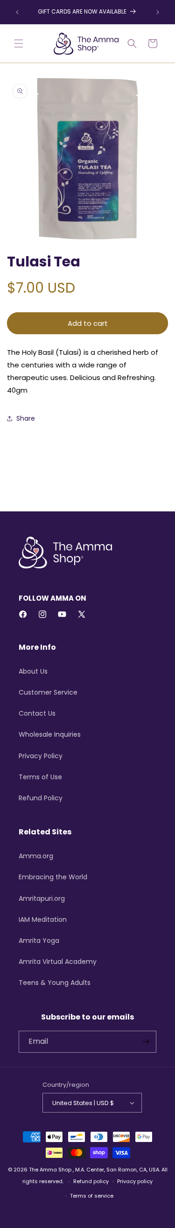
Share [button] (25, 418)
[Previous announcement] (17, 12)
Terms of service (91, 1195)
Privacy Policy (41, 756)
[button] (18, 43)
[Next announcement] (157, 12)
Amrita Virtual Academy (58, 961)
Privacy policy (135, 1181)
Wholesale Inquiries (50, 734)
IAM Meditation (43, 919)
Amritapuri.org (42, 898)
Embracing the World (53, 877)
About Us (33, 671)
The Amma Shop (50, 1169)
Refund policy (91, 1181)
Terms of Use (40, 777)
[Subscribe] (145, 1042)
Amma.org (36, 856)
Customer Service (48, 692)
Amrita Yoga (39, 940)
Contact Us (37, 713)
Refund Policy (41, 798)
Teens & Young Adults (55, 982)
